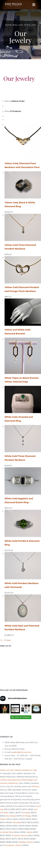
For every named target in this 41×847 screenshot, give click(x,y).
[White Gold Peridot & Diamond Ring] (23, 511)
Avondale (26, 812)
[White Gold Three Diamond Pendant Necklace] (23, 426)
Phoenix (35, 786)
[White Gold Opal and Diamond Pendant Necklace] (23, 596)
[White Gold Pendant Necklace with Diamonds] (23, 553)
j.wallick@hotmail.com (21, 752)
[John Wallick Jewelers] (13, 4)
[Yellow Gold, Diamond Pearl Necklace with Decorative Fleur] (23, 125)
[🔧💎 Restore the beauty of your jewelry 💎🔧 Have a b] (15, 708)
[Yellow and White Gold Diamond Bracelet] (23, 300)
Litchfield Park (6, 832)
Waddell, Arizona (26, 842)
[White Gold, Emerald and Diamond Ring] (23, 387)
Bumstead (11, 816)
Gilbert (3, 819)
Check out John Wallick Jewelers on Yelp (18, 770)
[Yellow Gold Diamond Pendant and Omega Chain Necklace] (23, 258)
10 (5, 640)
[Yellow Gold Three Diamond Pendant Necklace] (23, 215)
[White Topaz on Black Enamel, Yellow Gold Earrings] (23, 339)
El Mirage (27, 816)
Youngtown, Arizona (13, 845)
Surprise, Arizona (19, 835)
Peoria (29, 832)
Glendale (17, 822)
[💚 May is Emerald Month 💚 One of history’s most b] (4, 708)
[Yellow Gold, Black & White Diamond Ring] (23, 173)
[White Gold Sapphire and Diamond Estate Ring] (23, 469)
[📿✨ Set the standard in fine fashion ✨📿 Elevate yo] (26, 708)
